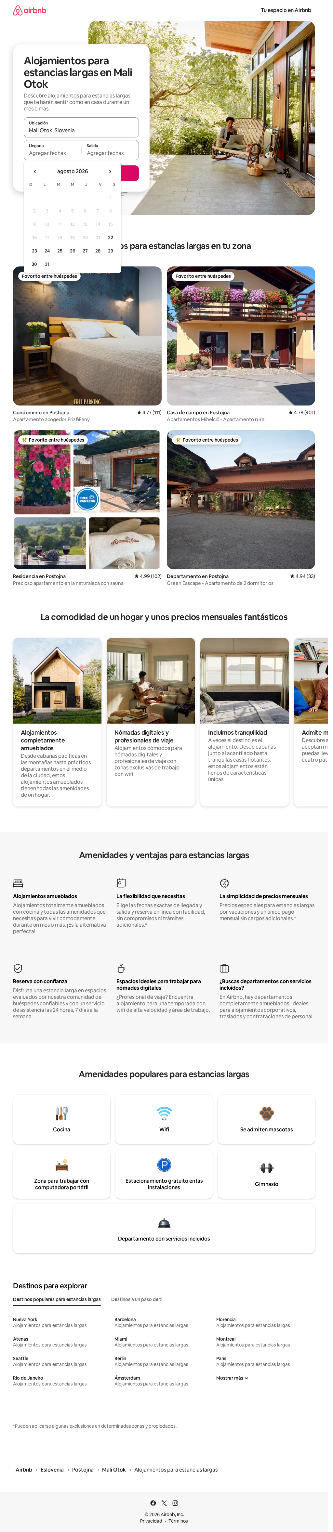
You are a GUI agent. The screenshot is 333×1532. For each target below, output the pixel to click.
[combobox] (81, 130)
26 (72, 251)
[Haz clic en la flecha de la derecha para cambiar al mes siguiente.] (110, 172)
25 (59, 251)
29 (110, 251)
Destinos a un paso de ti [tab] (136, 1299)
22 (110, 237)
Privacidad (151, 1521)
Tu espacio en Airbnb (286, 10)
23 (34, 251)
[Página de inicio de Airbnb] (29, 10)
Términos (178, 1521)
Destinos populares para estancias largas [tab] (57, 1299)
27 (85, 251)
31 (47, 264)
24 (47, 251)
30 (34, 264)
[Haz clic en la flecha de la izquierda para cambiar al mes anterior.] (35, 172)
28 (97, 251)
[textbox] (52, 153)
